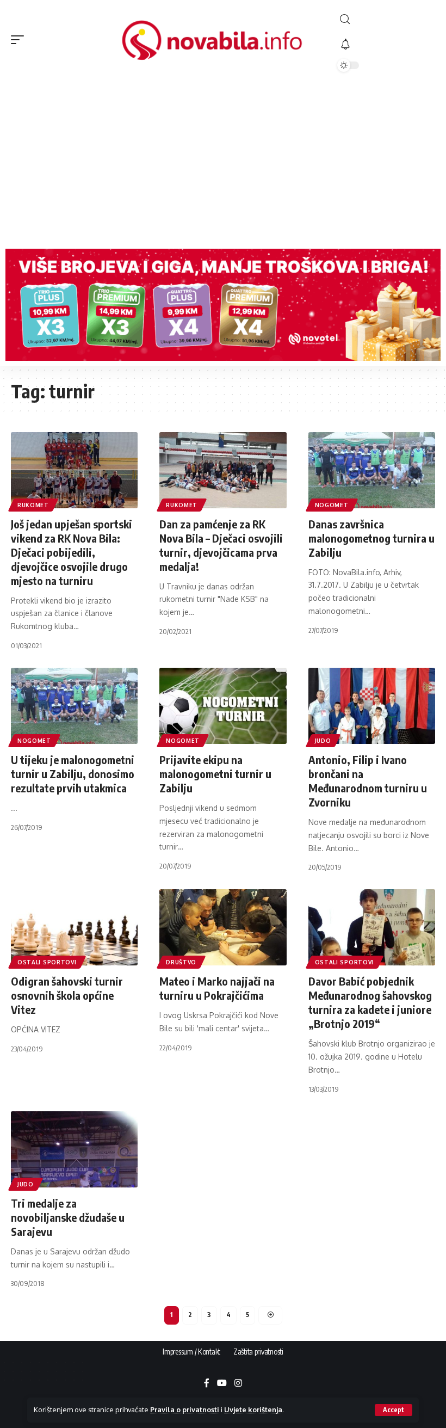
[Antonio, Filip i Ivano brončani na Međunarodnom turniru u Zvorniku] (371, 706)
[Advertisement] (223, 161)
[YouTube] (222, 1384)
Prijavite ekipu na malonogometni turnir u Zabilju (215, 774)
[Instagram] (238, 1384)
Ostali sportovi (47, 962)
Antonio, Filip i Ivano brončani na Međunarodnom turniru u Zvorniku (367, 781)
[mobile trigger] (20, 39)
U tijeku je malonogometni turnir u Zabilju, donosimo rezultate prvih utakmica (72, 774)
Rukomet (33, 505)
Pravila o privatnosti (184, 1409)
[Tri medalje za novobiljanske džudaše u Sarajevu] (74, 1149)
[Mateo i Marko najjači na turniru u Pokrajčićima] (222, 927)
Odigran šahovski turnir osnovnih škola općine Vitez (67, 995)
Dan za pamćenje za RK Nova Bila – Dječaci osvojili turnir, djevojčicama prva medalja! (221, 545)
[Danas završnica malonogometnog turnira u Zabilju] (371, 470)
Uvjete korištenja (253, 1409)
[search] (386, 19)
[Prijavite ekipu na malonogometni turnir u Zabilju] (222, 706)
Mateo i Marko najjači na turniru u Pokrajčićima (217, 988)
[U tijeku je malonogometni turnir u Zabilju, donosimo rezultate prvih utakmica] (74, 706)
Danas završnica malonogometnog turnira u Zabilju (371, 538)
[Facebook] (206, 1384)
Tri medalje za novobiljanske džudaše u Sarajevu (68, 1217)
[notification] (386, 45)
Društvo (181, 962)
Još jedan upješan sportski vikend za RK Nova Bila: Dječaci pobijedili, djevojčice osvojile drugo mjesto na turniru (71, 552)
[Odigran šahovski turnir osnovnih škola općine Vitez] (74, 927)
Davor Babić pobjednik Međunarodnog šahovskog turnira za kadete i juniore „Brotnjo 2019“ (370, 1002)
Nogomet (332, 505)
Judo (323, 740)
